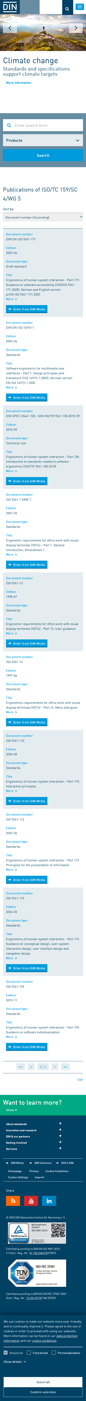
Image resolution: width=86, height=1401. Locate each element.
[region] (43, 1344)
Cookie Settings (18, 1177)
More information (18, 82)
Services (11, 1148)
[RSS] (13, 1201)
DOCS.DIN (67, 1162)
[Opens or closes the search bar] (67, 7)
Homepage (15, 1171)
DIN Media (17, 1162)
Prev (10, 28)
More (10, 299)
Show (10, 1110)
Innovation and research (21, 1130)
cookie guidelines (44, 1340)
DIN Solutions (43, 1162)
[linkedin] (49, 1201)
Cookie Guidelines (57, 1171)
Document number (20, 234)
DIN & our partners (18, 1136)
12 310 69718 (33, 1298)
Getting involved (16, 1142)
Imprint (39, 1177)
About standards (16, 1124)
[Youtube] (31, 1201)
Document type (17, 261)
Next (76, 28)
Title (10, 275)
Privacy (34, 1171)
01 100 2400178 (39, 1253)
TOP (80, 1079)
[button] (18, 1361)
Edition (12, 248)
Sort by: (8, 209)
